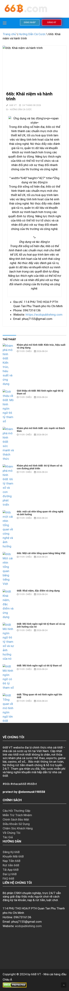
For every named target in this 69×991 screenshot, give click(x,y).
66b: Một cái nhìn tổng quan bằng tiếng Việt (41, 553)
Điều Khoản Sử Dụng (16, 824)
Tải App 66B (11, 869)
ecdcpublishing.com (28, 926)
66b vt (13, 105)
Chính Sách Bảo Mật (16, 819)
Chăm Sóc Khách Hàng (18, 828)
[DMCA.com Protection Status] (15, 985)
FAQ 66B (8, 878)
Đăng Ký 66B (11, 852)
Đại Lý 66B (10, 874)
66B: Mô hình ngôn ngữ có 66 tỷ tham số (39, 665)
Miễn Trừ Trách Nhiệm (17, 815)
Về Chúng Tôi (11, 833)
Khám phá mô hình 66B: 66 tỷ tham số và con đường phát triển (39, 467)
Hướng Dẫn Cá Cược (32, 34)
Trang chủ (9, 34)
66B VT (36, 974)
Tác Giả (8, 837)
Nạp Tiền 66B (11, 861)
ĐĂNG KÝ (51, 22)
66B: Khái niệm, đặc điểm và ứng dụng (38, 590)
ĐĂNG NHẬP (30, 22)
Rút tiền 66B (11, 865)
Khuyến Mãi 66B (13, 856)
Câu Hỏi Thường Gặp (16, 810)
